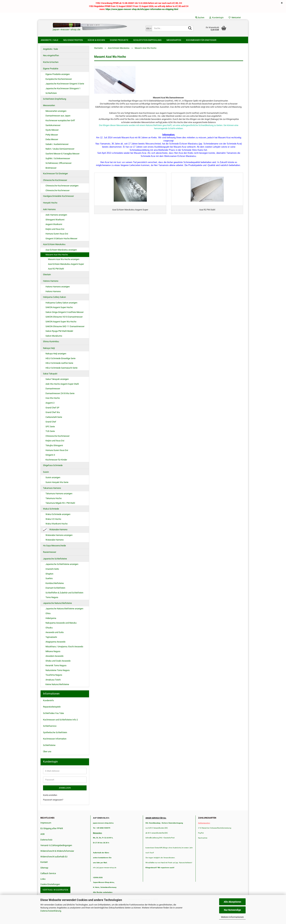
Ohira (48, 613)
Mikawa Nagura (53, 651)
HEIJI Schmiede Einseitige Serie (60, 358)
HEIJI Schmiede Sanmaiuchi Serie (61, 368)
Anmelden (65, 788)
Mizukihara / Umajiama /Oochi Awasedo (64, 646)
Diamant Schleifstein (55, 588)
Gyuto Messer (52, 130)
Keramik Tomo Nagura (56, 665)
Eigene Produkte (119, 40)
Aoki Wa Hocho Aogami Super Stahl (62, 384)
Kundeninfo (48, 700)
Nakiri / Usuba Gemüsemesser (60, 149)
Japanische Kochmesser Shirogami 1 (63, 88)
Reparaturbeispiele (52, 706)
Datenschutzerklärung (50, 911)
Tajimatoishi (51, 637)
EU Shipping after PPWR (51, 828)
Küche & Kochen (96, 40)
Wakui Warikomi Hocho (57, 523)
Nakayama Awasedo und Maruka (61, 623)
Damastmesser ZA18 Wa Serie (60, 393)
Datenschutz (46, 839)
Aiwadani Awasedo (54, 656)
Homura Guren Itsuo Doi (57, 233)
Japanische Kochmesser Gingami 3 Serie (65, 83)
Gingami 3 (50, 455)
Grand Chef (51, 421)
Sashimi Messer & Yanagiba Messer (62, 153)
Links (43, 879)
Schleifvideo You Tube (53, 713)
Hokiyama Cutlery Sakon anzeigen (61, 302)
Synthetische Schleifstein (55, 732)
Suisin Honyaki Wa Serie (57, 482)
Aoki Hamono (49, 209)
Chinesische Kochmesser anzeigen (62, 185)
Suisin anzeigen (53, 477)
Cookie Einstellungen (50, 884)
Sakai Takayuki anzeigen (57, 379)
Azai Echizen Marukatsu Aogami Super (66, 264)
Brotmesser (51, 168)
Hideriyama (51, 618)
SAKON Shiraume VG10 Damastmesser (64, 317)
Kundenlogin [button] (217, 17)
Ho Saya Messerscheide (54, 545)
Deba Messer (52, 139)
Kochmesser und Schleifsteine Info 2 (60, 719)
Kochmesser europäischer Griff (60, 120)
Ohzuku (49, 627)
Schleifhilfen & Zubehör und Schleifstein (64, 592)
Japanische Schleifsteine (55, 558)
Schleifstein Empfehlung (147, 40)
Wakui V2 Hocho (53, 519)
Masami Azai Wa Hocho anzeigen (63, 259)
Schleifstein (51, 93)
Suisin (46, 472)
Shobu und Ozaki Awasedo (58, 661)
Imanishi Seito (53, 569)
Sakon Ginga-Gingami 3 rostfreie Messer (65, 312)
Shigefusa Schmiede (53, 465)
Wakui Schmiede (51, 509)
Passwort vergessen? (53, 799)
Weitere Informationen (232, 917)
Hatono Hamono (50, 281)
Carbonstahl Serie (54, 417)
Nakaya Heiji (49, 348)
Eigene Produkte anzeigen (58, 74)
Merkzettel (236, 17)
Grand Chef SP (52, 407)
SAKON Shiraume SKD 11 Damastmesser (65, 326)
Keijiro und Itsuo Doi (55, 229)
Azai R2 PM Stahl (56, 268)
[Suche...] (190, 29)
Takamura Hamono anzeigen (59, 493)
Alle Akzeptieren (232, 901)
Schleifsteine (49, 745)
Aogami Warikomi (54, 224)
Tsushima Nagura (54, 675)
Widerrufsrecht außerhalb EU (53, 856)
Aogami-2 (50, 403)
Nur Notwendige (232, 910)
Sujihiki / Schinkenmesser (58, 158)
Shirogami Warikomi (55, 219)
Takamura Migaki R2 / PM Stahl (60, 503)
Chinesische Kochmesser (55, 180)
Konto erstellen (50, 795)
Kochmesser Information (54, 738)
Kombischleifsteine (55, 583)
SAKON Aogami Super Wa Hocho (61, 321)
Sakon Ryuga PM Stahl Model (59, 331)
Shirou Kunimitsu (51, 341)
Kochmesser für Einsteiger (201, 40)
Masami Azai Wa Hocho (57, 254)
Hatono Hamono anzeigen (58, 286)
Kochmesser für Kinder (56, 459)
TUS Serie (50, 431)
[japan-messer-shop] (90, 26)
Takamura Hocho (54, 498)
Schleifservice (49, 726)
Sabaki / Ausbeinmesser (57, 144)
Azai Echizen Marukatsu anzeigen (61, 250)
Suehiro (49, 578)
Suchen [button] (200, 17)
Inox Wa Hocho (53, 398)
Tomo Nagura (52, 597)
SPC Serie (50, 426)
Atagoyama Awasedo (55, 641)
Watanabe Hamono (58, 529)
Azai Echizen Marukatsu (54, 244)
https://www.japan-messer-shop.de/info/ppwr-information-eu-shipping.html (142, 9)
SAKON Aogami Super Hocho (59, 307)
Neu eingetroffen (73, 40)
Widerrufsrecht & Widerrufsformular (57, 851)
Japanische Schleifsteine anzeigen (62, 564)
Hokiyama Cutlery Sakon (54, 297)
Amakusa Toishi (53, 679)
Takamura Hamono (52, 488)
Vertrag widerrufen (55, 890)
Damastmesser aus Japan (58, 115)
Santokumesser (53, 125)
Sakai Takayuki (50, 373)
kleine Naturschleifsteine (57, 684)
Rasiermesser (49, 552)
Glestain (47, 274)
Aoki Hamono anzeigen (56, 215)
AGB (42, 834)
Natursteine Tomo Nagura (58, 670)
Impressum (45, 823)
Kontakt (44, 862)
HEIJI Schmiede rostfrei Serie (59, 363)
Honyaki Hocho (50, 202)
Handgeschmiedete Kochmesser (58, 196)
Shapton (49, 574)
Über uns (47, 751)
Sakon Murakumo (54, 336)
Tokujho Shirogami (54, 445)
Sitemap (44, 867)
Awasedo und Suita (55, 632)
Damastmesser (53, 388)
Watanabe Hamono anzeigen (59, 535)
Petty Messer (52, 134)
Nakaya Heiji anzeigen (56, 353)
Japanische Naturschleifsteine (57, 603)
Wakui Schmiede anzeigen (58, 514)
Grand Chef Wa (53, 412)
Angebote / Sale (49, 40)
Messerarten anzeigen (56, 111)
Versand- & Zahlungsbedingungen (56, 845)
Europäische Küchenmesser (59, 79)
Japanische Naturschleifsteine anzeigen (64, 608)
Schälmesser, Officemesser (59, 163)
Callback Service (48, 873)
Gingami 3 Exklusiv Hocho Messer (61, 238)
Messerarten (174, 40)
